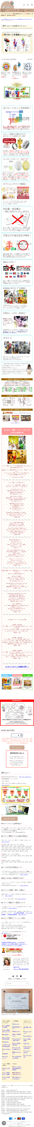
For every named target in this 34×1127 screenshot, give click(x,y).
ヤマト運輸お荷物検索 (19, 912)
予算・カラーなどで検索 (22, 10)
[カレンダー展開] (4, 1123)
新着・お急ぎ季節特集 (4, 10)
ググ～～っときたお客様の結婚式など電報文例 (16, 1068)
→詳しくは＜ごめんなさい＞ (25, 776)
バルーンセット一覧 (13, 10)
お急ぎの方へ (6, 1041)
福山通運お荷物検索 (12, 914)
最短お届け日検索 (9, 819)
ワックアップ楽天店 (17, 945)
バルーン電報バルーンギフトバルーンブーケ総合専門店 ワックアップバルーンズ (16, 19)
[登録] (27, 983)
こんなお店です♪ (28, 1036)
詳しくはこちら (17, 747)
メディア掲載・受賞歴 (13, 944)
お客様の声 (4, 944)
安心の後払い (6, 1034)
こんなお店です (21, 942)
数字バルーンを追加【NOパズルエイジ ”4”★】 (27, 74)
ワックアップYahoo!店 (6, 945)
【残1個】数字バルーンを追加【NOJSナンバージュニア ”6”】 (16, 74)
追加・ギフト (30, 10)
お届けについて (16, 1031)
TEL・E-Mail (4, 933)
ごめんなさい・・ (23, 944)
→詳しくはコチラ (5, 785)
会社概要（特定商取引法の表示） (9, 942)
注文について (16, 1024)
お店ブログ (16, 967)
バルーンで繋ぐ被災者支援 (20, 969)
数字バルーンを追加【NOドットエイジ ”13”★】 (5, 74)
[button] (24, 5)
